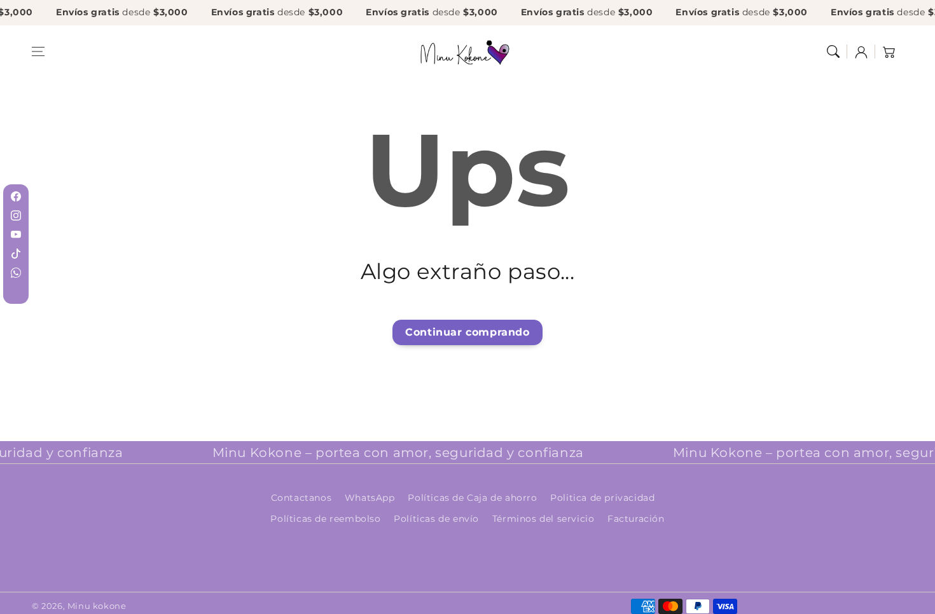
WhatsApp (370, 497)
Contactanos (301, 497)
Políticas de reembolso (325, 518)
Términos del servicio (543, 518)
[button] (38, 51)
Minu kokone (97, 606)
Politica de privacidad (602, 497)
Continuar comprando (467, 332)
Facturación (636, 518)
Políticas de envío (436, 518)
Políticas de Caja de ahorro (472, 497)
